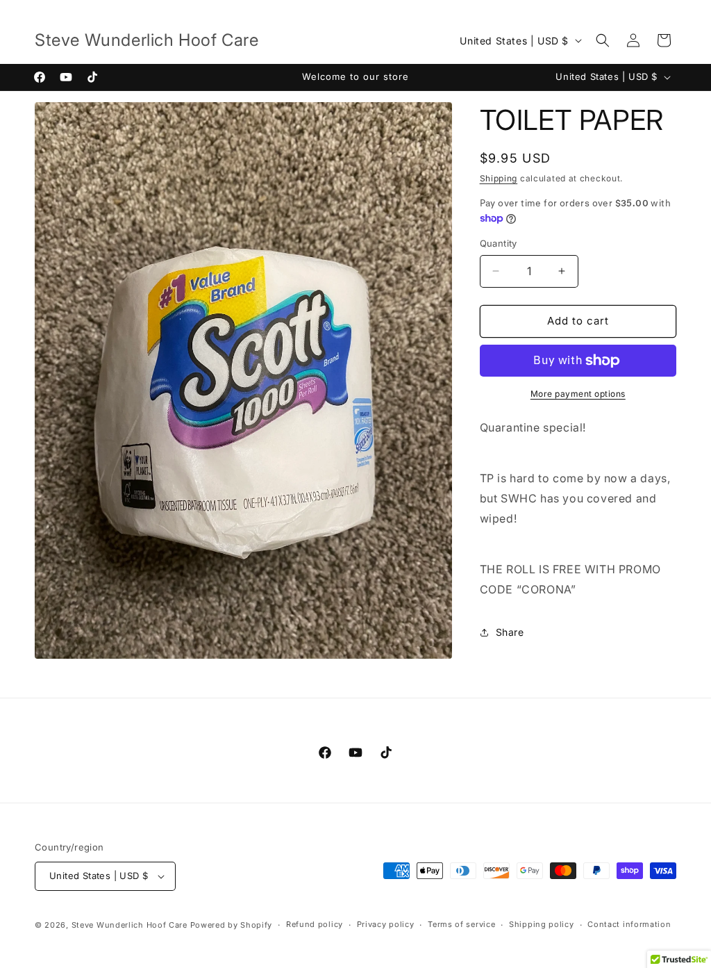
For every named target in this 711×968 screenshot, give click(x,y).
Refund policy (314, 924)
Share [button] (510, 632)
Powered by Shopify (231, 925)
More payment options (578, 393)
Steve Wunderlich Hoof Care (129, 925)
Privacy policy (386, 924)
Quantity (498, 243)
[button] (602, 40)
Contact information (629, 924)
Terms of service (461, 924)
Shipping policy (541, 924)
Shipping (499, 178)
